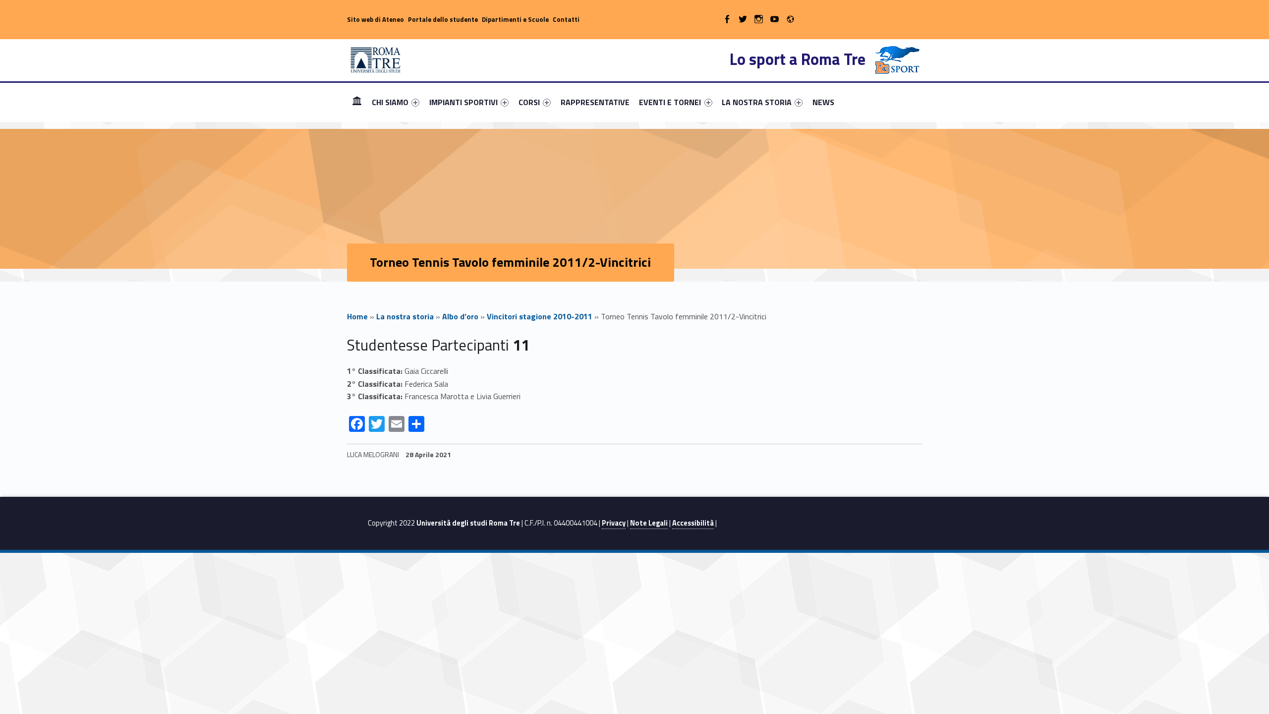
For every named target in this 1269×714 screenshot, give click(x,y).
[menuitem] (357, 102)
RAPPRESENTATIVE (595, 102)
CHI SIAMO (390, 102)
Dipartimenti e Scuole (515, 19)
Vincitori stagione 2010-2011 (539, 316)
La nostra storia (405, 316)
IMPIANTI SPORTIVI (463, 102)
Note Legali (649, 523)
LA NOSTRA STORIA (757, 102)
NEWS (823, 102)
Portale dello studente (443, 19)
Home (357, 102)
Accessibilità (693, 523)
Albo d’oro (460, 316)
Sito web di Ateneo (375, 19)
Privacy (614, 523)
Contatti (566, 19)
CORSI (529, 102)
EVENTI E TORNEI (670, 102)
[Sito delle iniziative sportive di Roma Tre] (375, 59)
